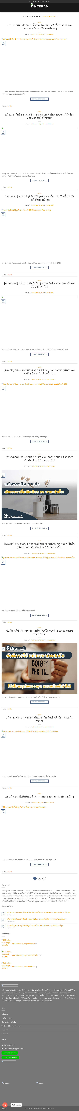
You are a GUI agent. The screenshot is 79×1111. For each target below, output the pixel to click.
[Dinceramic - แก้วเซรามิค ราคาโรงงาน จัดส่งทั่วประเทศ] (39, 7)
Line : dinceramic (10, 1053)
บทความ (5, 1034)
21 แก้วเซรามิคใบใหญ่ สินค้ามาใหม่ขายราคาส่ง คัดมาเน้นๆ (39, 796)
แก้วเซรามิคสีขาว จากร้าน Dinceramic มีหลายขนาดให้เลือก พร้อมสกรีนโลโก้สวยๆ (36, 919)
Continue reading (39, 99)
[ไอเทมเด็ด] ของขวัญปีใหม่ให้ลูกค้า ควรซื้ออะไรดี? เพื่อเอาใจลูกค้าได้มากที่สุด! (35, 925)
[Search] (76, 8)
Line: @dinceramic (10, 1057)
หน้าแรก (5, 1014)
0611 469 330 (45, 1)
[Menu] (3, 7)
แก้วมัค (39, 22)
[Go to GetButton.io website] (5, 1109)
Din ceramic (49, 16)
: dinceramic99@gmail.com (13, 1049)
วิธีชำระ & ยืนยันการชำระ (11, 1026)
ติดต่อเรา (5, 1030)
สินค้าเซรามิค (7, 1018)
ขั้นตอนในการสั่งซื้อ (9, 1022)
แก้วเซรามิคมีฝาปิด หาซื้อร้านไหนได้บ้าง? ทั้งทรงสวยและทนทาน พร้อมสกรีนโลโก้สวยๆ (38, 912)
